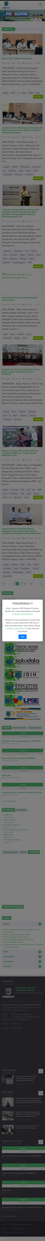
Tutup (22, 637)
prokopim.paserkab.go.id (22, 614)
